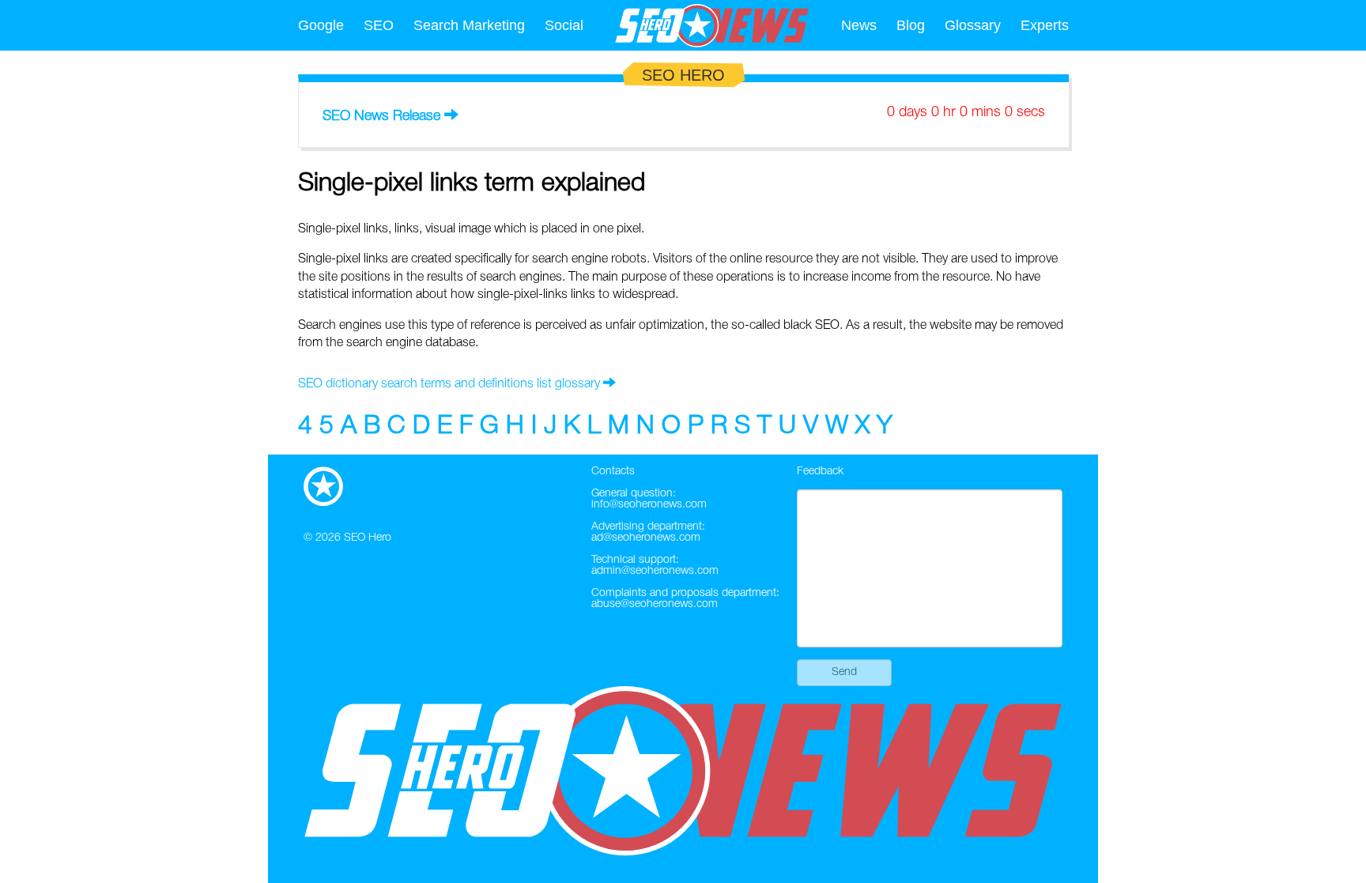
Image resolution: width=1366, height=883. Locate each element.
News (859, 25)
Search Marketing (469, 25)
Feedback (820, 471)
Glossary (973, 25)
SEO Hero (367, 538)
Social (564, 25)
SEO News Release (381, 116)
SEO (379, 25)
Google (321, 25)
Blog (910, 25)
